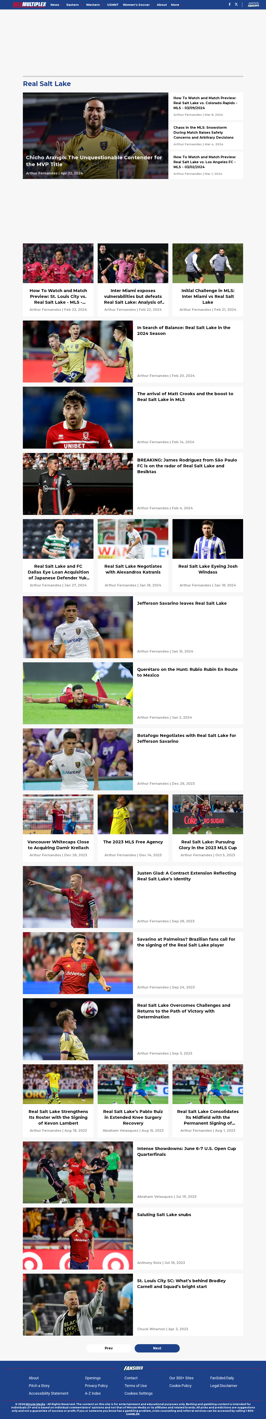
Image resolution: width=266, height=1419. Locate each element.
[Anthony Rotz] (149, 1262)
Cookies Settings (138, 1393)
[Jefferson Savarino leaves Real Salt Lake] (133, 627)
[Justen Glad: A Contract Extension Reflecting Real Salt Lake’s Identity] (133, 897)
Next (157, 1348)
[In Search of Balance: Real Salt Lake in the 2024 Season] (133, 352)
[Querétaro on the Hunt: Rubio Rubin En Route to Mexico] (133, 693)
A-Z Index (93, 1393)
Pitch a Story (39, 1385)
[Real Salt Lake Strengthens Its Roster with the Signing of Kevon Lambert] (58, 1100)
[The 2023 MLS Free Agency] (133, 828)
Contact (131, 1378)
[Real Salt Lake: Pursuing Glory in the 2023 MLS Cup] (207, 828)
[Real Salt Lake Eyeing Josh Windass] (207, 555)
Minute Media (35, 1404)
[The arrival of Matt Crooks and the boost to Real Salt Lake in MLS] (133, 418)
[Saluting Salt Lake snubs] (133, 1239)
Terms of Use (135, 1385)
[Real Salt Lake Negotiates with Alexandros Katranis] (133, 555)
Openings (93, 1378)
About (34, 1378)
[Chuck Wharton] (151, 1329)
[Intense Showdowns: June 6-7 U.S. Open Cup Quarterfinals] (133, 1172)
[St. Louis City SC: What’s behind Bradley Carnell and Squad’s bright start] (133, 1305)
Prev (109, 1348)
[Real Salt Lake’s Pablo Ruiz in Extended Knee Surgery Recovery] (133, 1100)
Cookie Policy (180, 1385)
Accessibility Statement (48, 1393)
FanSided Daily (222, 1378)
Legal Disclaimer (223, 1385)
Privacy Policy (96, 1385)
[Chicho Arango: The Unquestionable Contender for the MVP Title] (95, 136)
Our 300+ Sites (181, 1378)
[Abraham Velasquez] (120, 1130)
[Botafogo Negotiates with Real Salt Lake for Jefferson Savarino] (133, 759)
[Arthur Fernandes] (42, 173)
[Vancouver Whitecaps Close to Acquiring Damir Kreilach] (58, 828)
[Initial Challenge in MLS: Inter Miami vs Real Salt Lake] (207, 279)
